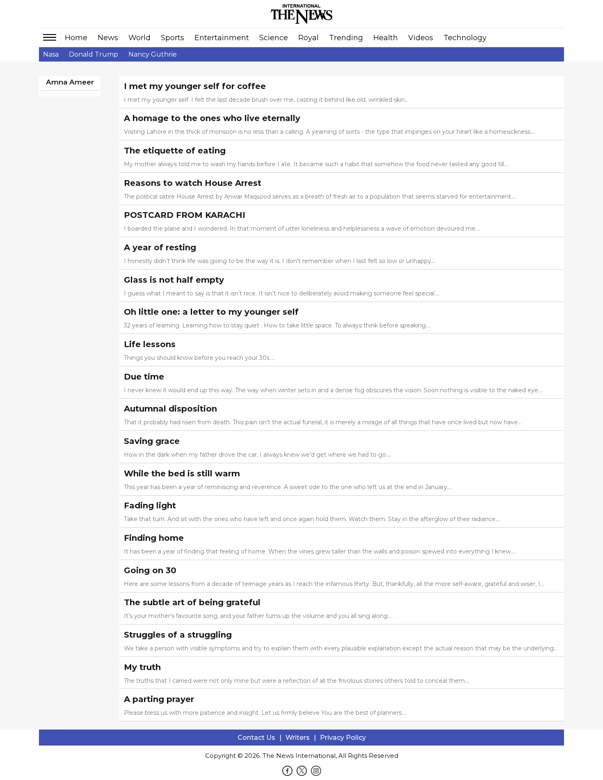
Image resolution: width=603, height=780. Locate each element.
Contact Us (256, 737)
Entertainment (221, 37)
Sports (172, 37)
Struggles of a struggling (178, 635)
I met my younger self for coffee (195, 86)
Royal (308, 37)
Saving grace (152, 441)
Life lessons (150, 344)
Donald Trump (93, 54)
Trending (346, 37)
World (139, 37)
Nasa (51, 54)
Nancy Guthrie (152, 54)
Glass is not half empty (174, 280)
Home (76, 37)
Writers (298, 737)
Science (273, 37)
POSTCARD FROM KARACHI (184, 215)
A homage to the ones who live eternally (212, 118)
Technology (465, 37)
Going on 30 (150, 570)
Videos (420, 37)
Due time (144, 377)
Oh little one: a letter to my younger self (211, 312)
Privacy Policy (343, 737)
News (108, 37)
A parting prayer (159, 699)
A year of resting (160, 247)
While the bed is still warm (182, 473)
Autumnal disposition (170, 409)
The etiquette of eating (175, 151)
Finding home (154, 538)
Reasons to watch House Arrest (192, 183)
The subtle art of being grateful (192, 602)
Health (385, 37)
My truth (142, 667)
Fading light (150, 505)
